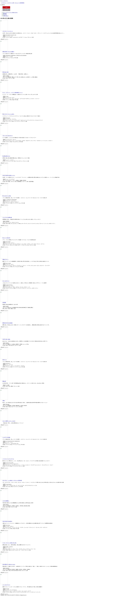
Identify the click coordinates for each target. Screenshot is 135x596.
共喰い (4, 400)
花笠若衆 (4, 302)
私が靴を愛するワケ (6, 156)
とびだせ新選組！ (6, 500)
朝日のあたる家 (5, 72)
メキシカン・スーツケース (8, 31)
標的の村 (4, 381)
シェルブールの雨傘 (6, 437)
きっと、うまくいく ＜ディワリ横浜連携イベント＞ (13, 92)
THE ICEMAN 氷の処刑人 (7, 521)
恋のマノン (5, 359)
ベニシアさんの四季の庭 (7, 217)
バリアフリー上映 (10, 2)
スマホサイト (3, 2)
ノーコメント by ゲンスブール (8, 458)
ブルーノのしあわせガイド (8, 135)
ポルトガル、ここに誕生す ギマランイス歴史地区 (12, 480)
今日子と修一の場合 (6, 339)
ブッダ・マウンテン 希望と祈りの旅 (9, 542)
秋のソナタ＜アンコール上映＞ (8, 114)
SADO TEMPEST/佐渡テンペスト (9, 175)
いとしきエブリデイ (6, 584)
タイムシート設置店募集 (19, 2)
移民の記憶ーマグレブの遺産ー (8, 51)
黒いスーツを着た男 (6, 237)
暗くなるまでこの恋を (7, 195)
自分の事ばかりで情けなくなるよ (9, 564)
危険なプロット (5, 259)
